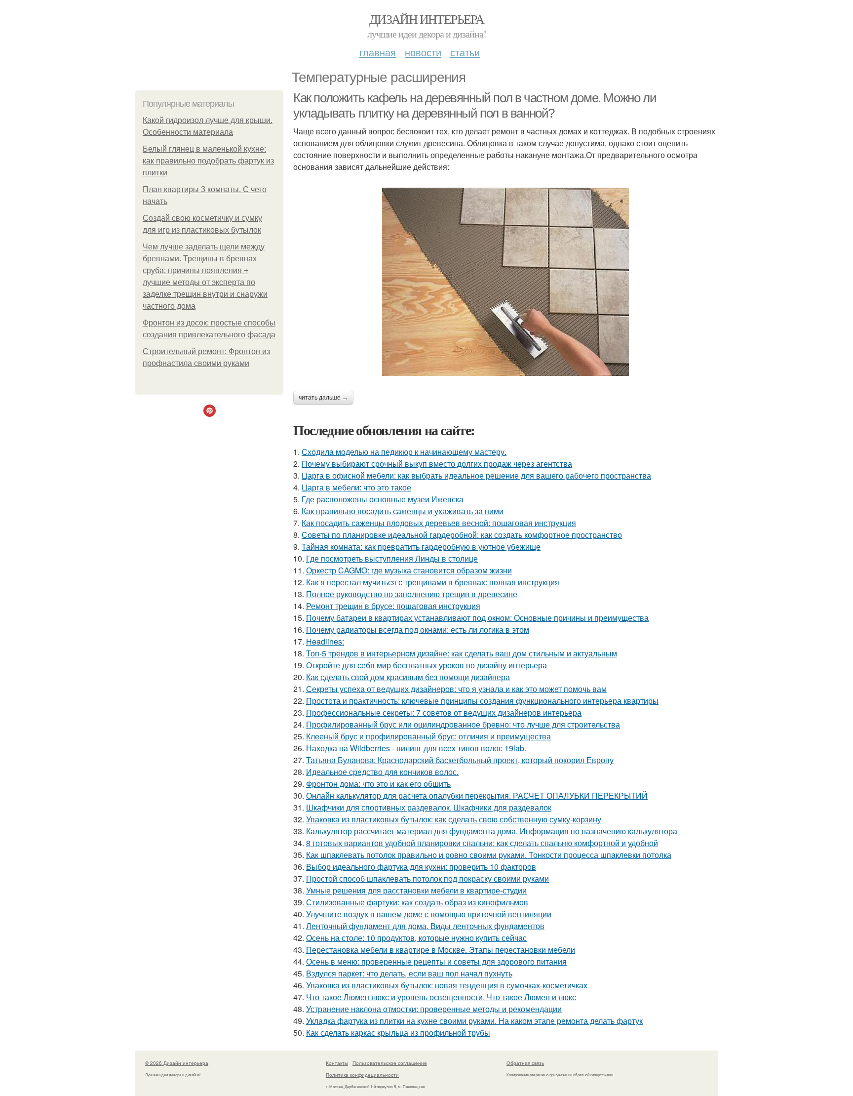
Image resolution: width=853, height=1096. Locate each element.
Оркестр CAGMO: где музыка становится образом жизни (409, 570)
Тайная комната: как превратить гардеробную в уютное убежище (421, 546)
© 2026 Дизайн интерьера (176, 1062)
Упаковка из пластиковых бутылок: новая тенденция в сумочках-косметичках (446, 985)
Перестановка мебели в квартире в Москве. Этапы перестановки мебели (440, 949)
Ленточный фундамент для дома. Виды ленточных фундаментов (425, 926)
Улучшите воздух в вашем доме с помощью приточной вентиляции (428, 914)
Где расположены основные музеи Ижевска (383, 499)
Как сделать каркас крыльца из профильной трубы (398, 1032)
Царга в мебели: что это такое (356, 487)
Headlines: (325, 641)
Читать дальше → (323, 397)
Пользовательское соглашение (389, 1062)
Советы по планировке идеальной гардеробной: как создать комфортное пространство (462, 534)
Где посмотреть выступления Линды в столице (392, 558)
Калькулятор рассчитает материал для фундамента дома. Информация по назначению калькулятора (491, 831)
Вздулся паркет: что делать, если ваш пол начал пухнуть (409, 973)
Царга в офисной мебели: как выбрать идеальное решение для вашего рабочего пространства (476, 475)
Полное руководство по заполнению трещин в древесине (411, 594)
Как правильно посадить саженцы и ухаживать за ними (403, 511)
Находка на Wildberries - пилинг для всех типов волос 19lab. (416, 748)
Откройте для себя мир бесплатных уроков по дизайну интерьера (426, 665)
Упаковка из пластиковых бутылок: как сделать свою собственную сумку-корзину (453, 819)
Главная (377, 52)
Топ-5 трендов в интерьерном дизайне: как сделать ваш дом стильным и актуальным (461, 653)
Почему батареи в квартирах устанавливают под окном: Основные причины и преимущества (477, 617)
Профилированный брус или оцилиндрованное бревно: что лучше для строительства (463, 724)
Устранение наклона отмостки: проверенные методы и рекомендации (434, 1009)
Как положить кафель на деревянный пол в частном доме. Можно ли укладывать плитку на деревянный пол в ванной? (474, 105)
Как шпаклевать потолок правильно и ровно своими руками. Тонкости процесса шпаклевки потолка (488, 854)
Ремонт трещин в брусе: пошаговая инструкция (393, 605)
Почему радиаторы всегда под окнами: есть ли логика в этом (417, 629)
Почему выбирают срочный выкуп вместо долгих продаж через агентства (437, 463)
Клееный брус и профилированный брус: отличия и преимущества (428, 736)
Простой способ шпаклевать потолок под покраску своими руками (427, 878)
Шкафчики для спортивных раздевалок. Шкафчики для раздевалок (428, 807)
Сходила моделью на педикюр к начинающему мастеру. (404, 451)
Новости (423, 52)
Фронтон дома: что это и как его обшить (378, 783)
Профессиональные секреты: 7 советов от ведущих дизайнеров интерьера (444, 712)
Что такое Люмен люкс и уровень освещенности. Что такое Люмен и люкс (441, 997)
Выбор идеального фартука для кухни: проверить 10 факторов (421, 866)
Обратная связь (525, 1062)
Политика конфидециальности (362, 1074)
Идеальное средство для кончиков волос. (382, 771)
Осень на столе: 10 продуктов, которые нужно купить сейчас (416, 937)
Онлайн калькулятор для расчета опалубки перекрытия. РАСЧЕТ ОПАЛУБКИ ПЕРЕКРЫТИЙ (477, 795)
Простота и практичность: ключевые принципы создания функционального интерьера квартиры (482, 700)
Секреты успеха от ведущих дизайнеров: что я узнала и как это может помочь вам (456, 688)
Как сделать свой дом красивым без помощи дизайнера (408, 677)
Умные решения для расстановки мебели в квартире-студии (416, 890)
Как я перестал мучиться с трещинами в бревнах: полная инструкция (432, 582)
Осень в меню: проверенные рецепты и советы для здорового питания (436, 961)
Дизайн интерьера (426, 18)
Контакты (337, 1062)
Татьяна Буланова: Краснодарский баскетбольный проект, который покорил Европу (460, 760)
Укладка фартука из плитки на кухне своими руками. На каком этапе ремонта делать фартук (474, 1020)
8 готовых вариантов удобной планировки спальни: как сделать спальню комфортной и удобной (482, 843)
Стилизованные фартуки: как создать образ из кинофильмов (417, 902)
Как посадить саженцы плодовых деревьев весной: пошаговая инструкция (439, 522)
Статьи (465, 52)
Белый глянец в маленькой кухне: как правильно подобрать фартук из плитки (208, 161)
